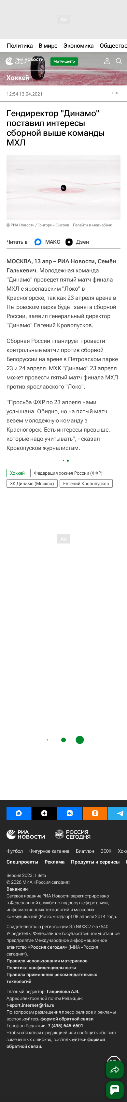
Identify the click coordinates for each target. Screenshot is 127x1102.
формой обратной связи (66, 1018)
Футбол (15, 851)
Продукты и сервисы (95, 862)
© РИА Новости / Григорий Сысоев (38, 225)
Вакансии (17, 889)
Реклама (54, 862)
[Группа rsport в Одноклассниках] (95, 813)
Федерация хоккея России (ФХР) (68, 473)
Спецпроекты (22, 862)
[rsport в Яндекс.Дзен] (44, 813)
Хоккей (17, 473)
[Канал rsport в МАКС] (19, 813)
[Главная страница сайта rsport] (39, 61)
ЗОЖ (106, 851)
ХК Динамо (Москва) (32, 483)
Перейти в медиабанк (92, 225)
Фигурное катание (49, 851)
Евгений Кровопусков (86, 483)
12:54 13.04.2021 (25, 94)
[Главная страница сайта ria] (7, 61)
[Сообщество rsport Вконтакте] (69, 813)
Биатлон (85, 851)
